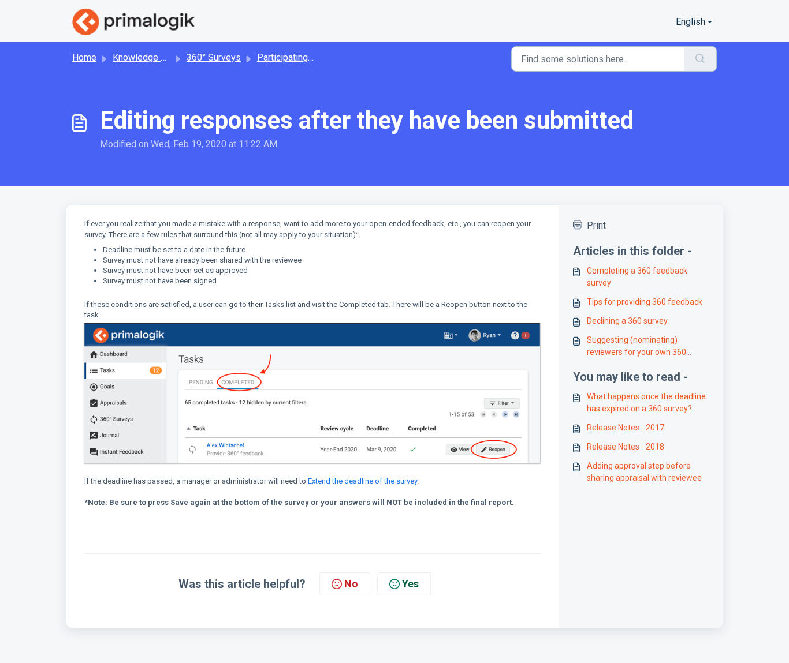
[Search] (700, 59)
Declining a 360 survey (627, 320)
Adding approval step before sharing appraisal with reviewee (644, 471)
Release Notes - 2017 (625, 427)
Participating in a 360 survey (314, 57)
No (351, 584)
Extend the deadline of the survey (362, 481)
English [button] (690, 21)
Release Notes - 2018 (625, 446)
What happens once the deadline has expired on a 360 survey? (646, 402)
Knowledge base (147, 57)
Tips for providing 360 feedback (644, 301)
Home (84, 57)
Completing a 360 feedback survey (637, 276)
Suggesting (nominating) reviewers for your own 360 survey (636, 346)
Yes (410, 584)
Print (596, 225)
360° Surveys (214, 57)
